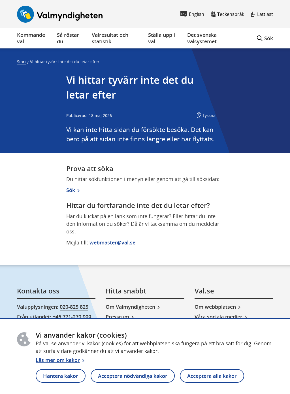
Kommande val (31, 38)
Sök (265, 35)
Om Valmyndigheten (130, 306)
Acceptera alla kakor (212, 375)
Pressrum (117, 316)
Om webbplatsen (215, 306)
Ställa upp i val (161, 38)
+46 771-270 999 (72, 316)
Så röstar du (68, 38)
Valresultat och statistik (110, 38)
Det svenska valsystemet (202, 38)
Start (21, 61)
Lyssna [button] (209, 115)
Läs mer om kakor (58, 360)
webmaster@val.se (112, 242)
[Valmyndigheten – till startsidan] (60, 14)
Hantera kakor (60, 375)
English (196, 14)
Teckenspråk (230, 14)
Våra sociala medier (218, 316)
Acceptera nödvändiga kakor (132, 375)
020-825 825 (74, 306)
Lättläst (265, 14)
